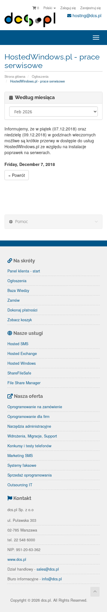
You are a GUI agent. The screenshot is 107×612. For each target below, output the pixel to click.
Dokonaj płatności (22, 310)
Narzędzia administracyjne (29, 426)
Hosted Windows (21, 363)
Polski (48, 7)
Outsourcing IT (19, 484)
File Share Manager (23, 382)
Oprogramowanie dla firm (28, 416)
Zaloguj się (68, 7)
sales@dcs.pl (48, 569)
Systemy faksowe (21, 465)
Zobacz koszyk (19, 319)
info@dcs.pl (52, 579)
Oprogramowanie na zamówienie (34, 406)
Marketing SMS (20, 455)
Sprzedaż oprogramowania (29, 475)
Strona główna (14, 76)
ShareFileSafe (19, 373)
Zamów (13, 300)
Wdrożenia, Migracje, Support (32, 436)
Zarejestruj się (90, 7)
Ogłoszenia (40, 76)
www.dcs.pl (16, 559)
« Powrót (16, 175)
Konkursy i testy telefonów (29, 445)
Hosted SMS (17, 343)
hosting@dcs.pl (86, 15)
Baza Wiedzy (18, 290)
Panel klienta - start (23, 271)
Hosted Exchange (22, 353)
